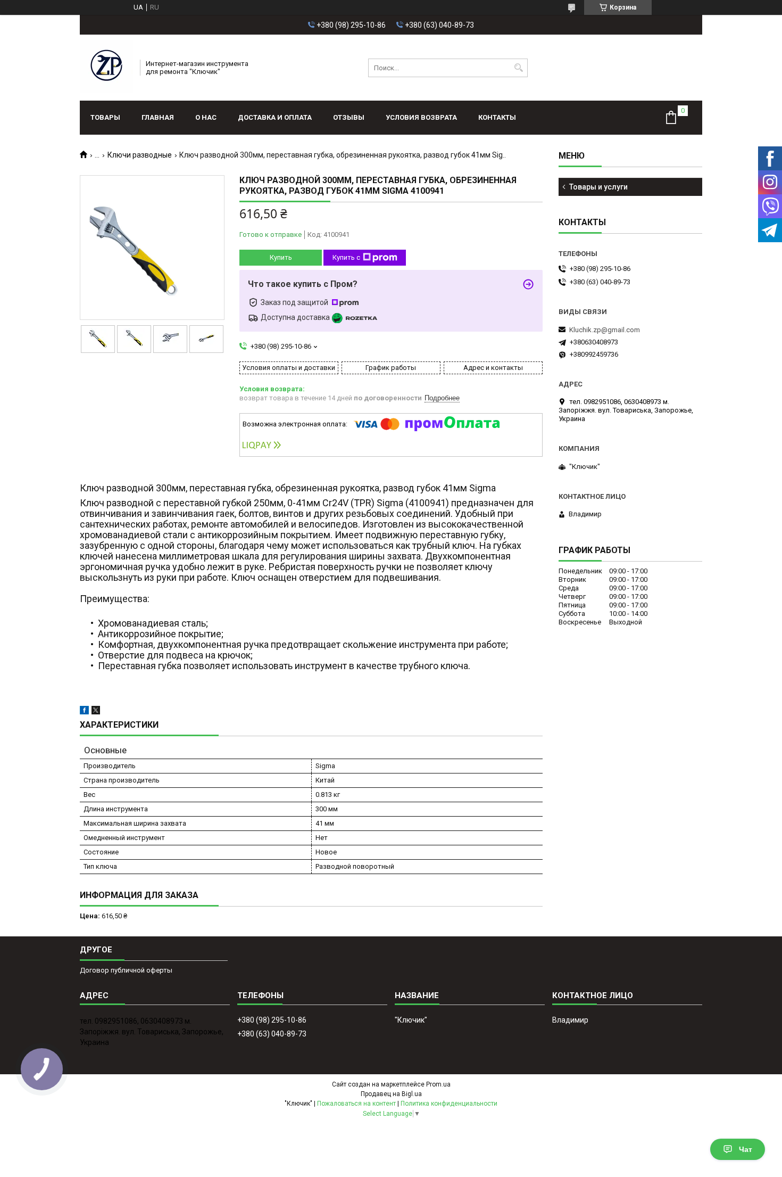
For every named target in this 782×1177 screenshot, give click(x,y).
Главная (158, 117)
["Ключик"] (106, 67)
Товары (105, 117)
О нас (206, 117)
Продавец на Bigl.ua (391, 1094)
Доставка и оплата (275, 117)
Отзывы (348, 117)
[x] (95, 712)
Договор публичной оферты (126, 970)
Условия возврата (421, 117)
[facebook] (84, 712)
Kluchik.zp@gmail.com (604, 330)
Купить (281, 257)
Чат (745, 1149)
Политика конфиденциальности (449, 1103)
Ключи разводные (139, 155)
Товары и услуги (598, 187)
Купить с (346, 257)
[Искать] (518, 68)
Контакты (497, 117)
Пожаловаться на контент (356, 1103)
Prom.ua (438, 1084)
